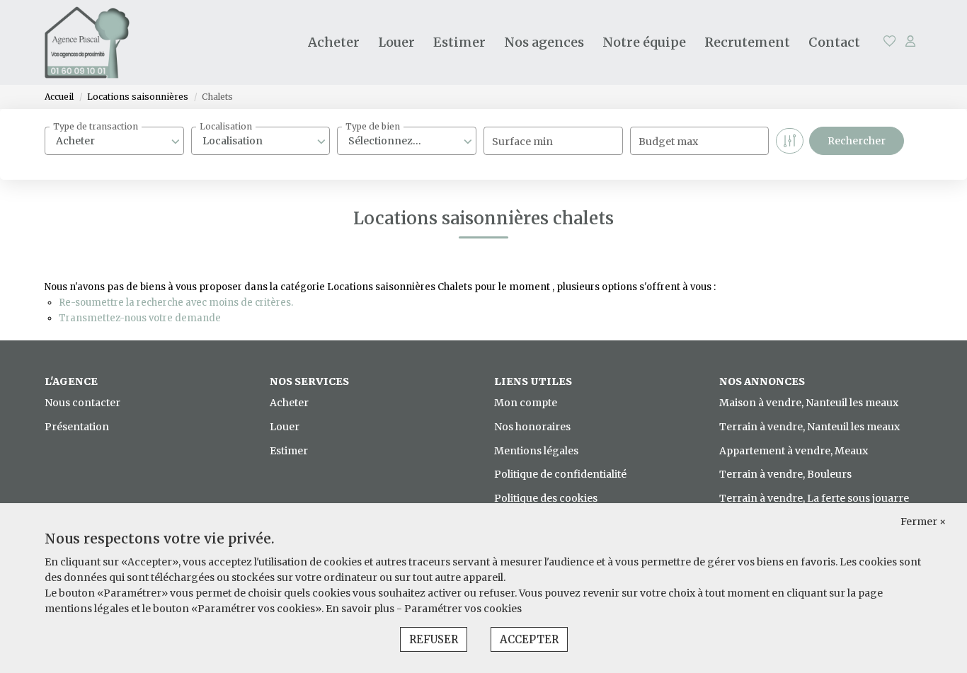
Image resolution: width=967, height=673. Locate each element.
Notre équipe (644, 42)
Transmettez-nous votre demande (140, 318)
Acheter (334, 42)
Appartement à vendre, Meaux (793, 450)
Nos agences (544, 42)
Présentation (77, 426)
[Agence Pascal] (87, 42)
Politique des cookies (545, 498)
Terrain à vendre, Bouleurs (785, 474)
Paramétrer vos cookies (463, 608)
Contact (834, 42)
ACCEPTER (529, 639)
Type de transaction (95, 126)
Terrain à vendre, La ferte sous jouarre (814, 498)
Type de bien (372, 126)
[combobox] (114, 140)
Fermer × (923, 521)
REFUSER (433, 639)
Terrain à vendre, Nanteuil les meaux (809, 426)
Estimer (459, 42)
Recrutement (747, 42)
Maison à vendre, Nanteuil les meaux (808, 402)
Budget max (668, 141)
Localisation (226, 126)
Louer (396, 42)
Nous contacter (82, 402)
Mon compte (525, 402)
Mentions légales (536, 450)
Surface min (522, 141)
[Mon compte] (910, 42)
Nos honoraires (532, 426)
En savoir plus (361, 608)
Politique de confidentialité (560, 474)
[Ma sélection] (889, 42)
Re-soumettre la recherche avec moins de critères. (176, 303)
